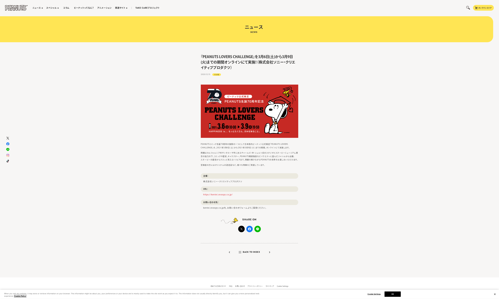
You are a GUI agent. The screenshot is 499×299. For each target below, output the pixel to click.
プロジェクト (147, 8)
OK (392, 294)
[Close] (495, 294)
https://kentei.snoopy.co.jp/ (218, 195)
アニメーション (104, 8)
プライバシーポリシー (255, 286)
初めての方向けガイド (218, 286)
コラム (66, 8)
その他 (216, 74)
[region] (249, 294)
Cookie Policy (20, 296)
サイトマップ (270, 286)
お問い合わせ (240, 286)
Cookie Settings (282, 286)
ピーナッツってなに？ (84, 8)
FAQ (230, 286)
